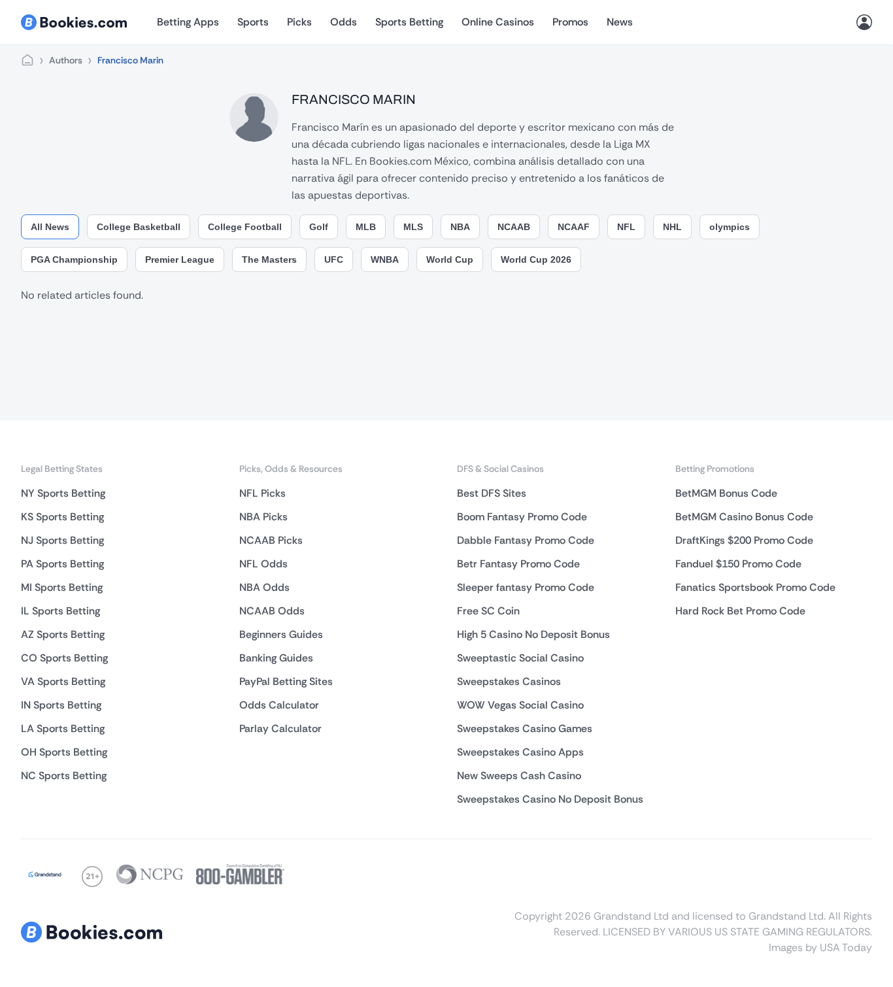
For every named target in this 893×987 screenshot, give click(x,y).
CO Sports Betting (64, 658)
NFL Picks (262, 493)
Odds (343, 22)
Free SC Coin (488, 611)
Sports (253, 22)
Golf (318, 227)
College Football (245, 227)
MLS (413, 227)
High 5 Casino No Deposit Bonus (533, 634)
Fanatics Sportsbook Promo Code (755, 587)
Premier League (179, 259)
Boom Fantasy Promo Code (522, 517)
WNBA (385, 259)
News (620, 22)
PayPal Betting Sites (286, 681)
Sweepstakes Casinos (509, 681)
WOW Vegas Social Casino (520, 705)
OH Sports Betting (64, 752)
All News (50, 227)
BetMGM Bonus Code (726, 493)
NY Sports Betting (63, 493)
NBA (460, 227)
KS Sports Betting (62, 517)
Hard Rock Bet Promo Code (740, 611)
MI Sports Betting (62, 587)
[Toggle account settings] (864, 22)
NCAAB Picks (271, 540)
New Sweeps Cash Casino (519, 775)
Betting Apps (188, 22)
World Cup (449, 259)
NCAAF (574, 227)
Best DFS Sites (491, 493)
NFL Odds (263, 564)
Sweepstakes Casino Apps (520, 752)
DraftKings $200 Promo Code (744, 540)
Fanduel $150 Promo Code (738, 564)
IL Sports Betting (60, 611)
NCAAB (513, 227)
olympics (729, 227)
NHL (672, 227)
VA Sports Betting (63, 681)
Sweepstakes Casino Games (524, 728)
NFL (626, 227)
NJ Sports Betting (62, 540)
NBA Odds (264, 587)
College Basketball (138, 227)
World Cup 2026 (536, 259)
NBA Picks (263, 517)
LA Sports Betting (63, 728)
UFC (333, 259)
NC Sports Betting (64, 775)
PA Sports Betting (62, 564)
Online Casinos (498, 22)
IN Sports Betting (61, 705)
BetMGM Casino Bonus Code (744, 517)
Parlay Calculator (280, 728)
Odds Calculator (279, 705)
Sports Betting (409, 22)
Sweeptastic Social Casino (520, 658)
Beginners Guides (281, 634)
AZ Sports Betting (63, 634)
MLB (366, 227)
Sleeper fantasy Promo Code (525, 587)
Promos (570, 22)
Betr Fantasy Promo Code (518, 564)
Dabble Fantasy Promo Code (525, 540)
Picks (299, 22)
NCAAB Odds (272, 611)
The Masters (269, 259)
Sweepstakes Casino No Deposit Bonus (550, 799)
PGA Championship (74, 259)
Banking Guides (276, 658)
